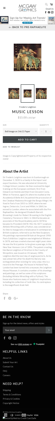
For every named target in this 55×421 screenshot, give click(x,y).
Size (4, 125)
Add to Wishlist (11, 147)
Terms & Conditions (12, 394)
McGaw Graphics (15, 412)
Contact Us (8, 366)
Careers (6, 375)
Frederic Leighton (27, 107)
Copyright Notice (11, 403)
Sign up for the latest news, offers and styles (23, 323)
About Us (7, 358)
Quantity (44, 125)
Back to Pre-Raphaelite (29, 27)
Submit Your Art (10, 362)
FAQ (5, 371)
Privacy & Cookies (11, 398)
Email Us (50, 8)
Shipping (7, 390)
